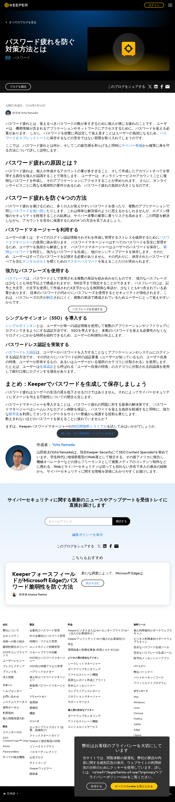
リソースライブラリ (42, 746)
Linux (137, 707)
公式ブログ (36, 757)
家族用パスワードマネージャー (47, 687)
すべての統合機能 (14, 757)
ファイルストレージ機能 (83, 674)
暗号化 (14, 414)
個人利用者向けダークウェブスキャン (153, 632)
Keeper (16, 5)
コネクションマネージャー (84, 696)
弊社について (11, 630)
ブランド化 (9, 671)
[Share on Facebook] (162, 87)
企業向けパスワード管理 (45, 630)
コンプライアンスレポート (84, 691)
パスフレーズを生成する (87, 309)
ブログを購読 (18, 86)
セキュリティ (11, 636)
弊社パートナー (143, 672)
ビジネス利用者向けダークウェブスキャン (153, 640)
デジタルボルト (34, 261)
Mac (136, 696)
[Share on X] (150, 87)
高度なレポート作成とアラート (87, 680)
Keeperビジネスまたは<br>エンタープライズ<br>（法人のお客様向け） (98, 632)
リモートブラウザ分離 (43, 652)
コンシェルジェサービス (83, 726)
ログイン (154, 5)
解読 (49, 297)
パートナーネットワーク (149, 677)
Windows (139, 702)
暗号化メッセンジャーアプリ (151, 658)
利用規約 (8, 713)
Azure (6, 746)
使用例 (34, 702)
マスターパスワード (82, 261)
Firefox (138, 718)
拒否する (96, 786)
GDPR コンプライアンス (15, 654)
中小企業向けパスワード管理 (47, 636)
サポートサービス (79, 702)
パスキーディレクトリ (43, 752)
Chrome (138, 713)
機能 (32, 713)
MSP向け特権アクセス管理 (46, 666)
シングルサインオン (20, 325)
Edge (137, 729)
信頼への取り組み (14, 641)
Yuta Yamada (63, 444)
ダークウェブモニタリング (84, 669)
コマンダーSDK (12, 732)
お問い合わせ (11, 696)
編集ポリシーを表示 (87, 534)
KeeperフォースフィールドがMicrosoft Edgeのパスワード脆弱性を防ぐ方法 (45, 580)
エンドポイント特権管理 (45, 646)
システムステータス (15, 702)
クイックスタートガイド (45, 735)
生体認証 (46, 366)
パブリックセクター (42, 671)
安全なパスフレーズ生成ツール (153, 652)
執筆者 (33, 594)
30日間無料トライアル (89, 426)
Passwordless (11, 751)
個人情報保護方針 (14, 718)
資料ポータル (11, 707)
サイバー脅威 (132, 145)
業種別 (34, 707)
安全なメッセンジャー (81, 685)
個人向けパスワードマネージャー (47, 678)
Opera (137, 735)
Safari (137, 724)
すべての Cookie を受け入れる (134, 786)
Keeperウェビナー (41, 768)
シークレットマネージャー (84, 663)
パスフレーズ (15, 278)
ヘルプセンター (12, 691)
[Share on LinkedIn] (156, 87)
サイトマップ (38, 763)
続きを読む (93, 583)
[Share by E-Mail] (167, 87)
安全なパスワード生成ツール (151, 647)
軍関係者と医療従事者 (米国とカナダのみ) (93, 649)
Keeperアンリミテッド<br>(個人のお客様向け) (96, 638)
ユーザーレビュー (14, 660)
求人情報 (8, 677)
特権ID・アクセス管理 (43, 641)
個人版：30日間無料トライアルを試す (87, 433)
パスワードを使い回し (29, 211)
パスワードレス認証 (20, 352)
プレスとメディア (14, 666)
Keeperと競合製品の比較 (45, 741)
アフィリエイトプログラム (150, 683)
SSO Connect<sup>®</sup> (16, 739)
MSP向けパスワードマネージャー (47, 659)
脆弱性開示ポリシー (15, 646)
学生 (70, 644)
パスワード (21, 57)
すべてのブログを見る (22, 22)
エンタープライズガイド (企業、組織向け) (47, 728)
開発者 (34, 773)
